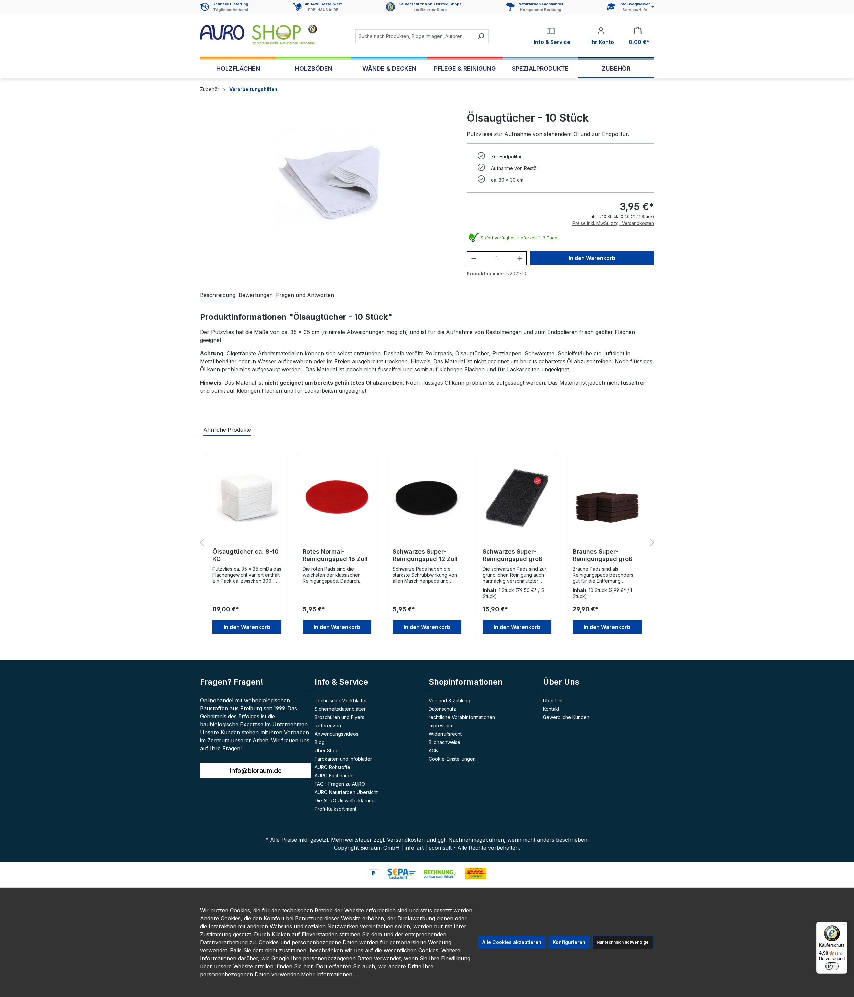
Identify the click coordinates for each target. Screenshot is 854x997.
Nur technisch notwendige (623, 942)
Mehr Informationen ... (329, 974)
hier (308, 966)
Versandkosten (406, 839)
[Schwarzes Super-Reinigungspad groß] (517, 497)
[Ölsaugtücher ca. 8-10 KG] (246, 497)
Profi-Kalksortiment (335, 809)
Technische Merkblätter (341, 700)
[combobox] (414, 36)
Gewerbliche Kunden (566, 717)
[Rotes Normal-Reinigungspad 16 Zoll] (337, 497)
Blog (320, 742)
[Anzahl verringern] (474, 258)
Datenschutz (442, 709)
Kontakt (551, 709)
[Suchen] (481, 36)
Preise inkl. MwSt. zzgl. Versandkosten (613, 223)
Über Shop (327, 750)
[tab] (217, 295)
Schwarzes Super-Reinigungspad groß (512, 555)
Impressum (440, 725)
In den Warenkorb (592, 258)
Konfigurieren (569, 942)
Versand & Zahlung (449, 700)
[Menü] (843, 926)
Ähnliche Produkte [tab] (227, 429)
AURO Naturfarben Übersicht (346, 792)
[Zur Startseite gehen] (258, 35)
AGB (433, 750)
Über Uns (553, 700)
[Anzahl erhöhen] (520, 258)
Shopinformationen (466, 682)
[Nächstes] (652, 543)
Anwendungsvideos (336, 734)
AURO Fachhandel (335, 775)
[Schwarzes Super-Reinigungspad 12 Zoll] (427, 497)
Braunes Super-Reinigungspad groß (602, 555)
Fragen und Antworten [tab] (305, 295)
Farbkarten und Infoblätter (343, 759)
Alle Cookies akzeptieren (511, 942)
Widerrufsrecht (445, 734)
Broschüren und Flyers (339, 717)
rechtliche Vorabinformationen (462, 717)
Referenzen (328, 725)
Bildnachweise (444, 742)
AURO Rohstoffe (332, 767)
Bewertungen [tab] (256, 295)
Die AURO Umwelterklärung (345, 800)
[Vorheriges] (202, 543)
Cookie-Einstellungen (452, 759)
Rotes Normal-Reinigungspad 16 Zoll (335, 555)
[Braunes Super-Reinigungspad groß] (607, 497)
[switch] (832, 966)
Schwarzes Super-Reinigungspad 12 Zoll (425, 555)
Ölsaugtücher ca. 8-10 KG (245, 555)
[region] (331, 183)
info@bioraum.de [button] (256, 771)
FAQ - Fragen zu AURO (340, 784)
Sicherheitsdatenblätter (340, 709)
